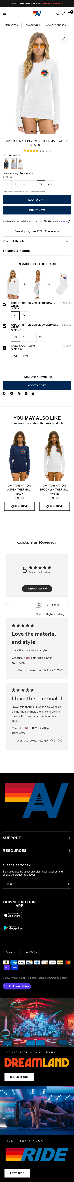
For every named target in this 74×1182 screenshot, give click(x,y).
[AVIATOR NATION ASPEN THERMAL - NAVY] (19, 455)
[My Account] (64, 13)
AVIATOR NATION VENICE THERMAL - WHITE (41, 304)
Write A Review (37, 588)
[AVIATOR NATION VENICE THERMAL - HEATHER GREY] (13, 163)
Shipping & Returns (17, 250)
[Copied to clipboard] (33, 393)
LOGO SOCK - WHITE (41, 346)
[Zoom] (63, 38)
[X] (12, 393)
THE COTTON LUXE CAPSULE (37, 3)
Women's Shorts (56, 25)
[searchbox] (21, 605)
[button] (19, 1077)
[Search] (58, 13)
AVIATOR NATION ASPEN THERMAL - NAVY (19, 489)
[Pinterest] (20, 393)
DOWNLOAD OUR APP (19, 904)
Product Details (14, 241)
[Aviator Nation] (37, 1042)
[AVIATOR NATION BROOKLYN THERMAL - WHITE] (54, 455)
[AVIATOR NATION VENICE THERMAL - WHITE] (20, 163)
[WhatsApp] (27, 393)
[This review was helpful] (51, 670)
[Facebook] (5, 393)
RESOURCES (15, 851)
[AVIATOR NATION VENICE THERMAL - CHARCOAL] (6, 163)
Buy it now (37, 210)
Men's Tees (11, 25)
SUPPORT (12, 838)
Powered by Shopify (57, 978)
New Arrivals (32, 25)
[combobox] (52, 614)
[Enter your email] (67, 884)
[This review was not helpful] (58, 670)
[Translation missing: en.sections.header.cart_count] (69, 13)
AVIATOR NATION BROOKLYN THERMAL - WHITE (55, 489)
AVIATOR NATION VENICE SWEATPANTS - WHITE (41, 326)
